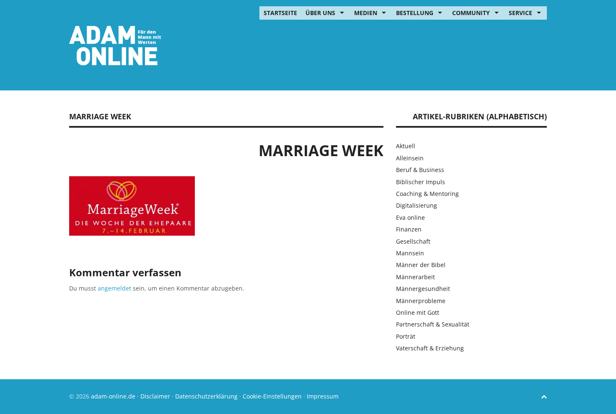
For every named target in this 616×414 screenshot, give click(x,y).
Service (520, 13)
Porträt (405, 336)
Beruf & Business (420, 170)
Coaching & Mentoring (427, 194)
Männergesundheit (423, 289)
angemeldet (114, 288)
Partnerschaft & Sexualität (432, 324)
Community (471, 13)
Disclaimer (155, 396)
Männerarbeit (415, 277)
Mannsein (410, 253)
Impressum (323, 396)
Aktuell (405, 146)
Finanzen (409, 229)
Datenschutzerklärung (206, 396)
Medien (365, 13)
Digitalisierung (416, 205)
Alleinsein (410, 158)
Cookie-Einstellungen (272, 396)
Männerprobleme (420, 301)
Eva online (410, 217)
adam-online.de (114, 396)
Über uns (320, 13)
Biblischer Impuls (420, 182)
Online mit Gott (417, 312)
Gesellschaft (413, 241)
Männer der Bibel (420, 265)
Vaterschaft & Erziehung (430, 348)
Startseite (280, 13)
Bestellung (414, 13)
